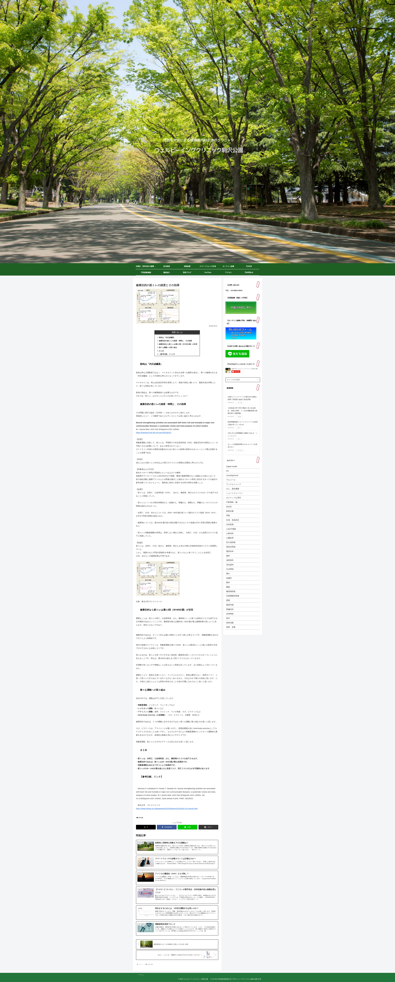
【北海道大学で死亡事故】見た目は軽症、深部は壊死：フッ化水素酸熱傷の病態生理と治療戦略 (242, 410)
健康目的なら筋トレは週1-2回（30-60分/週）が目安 (178, 344)
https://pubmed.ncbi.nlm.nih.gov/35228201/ (153, 433)
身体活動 (140, 817)
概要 (174, 332)
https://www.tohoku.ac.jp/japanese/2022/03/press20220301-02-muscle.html (167, 809)
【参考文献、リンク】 (167, 354)
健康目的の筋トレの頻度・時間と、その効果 (175, 341)
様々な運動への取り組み (168, 347)
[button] (208, 827)
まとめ (161, 351)
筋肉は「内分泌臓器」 (167, 337)
